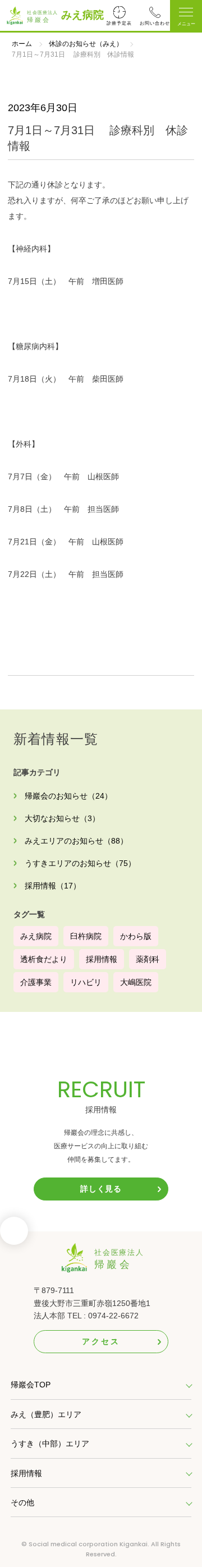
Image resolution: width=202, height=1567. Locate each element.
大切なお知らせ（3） (62, 818)
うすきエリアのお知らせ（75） (80, 863)
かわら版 (136, 936)
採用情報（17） (53, 885)
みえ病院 (82, 15)
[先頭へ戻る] (14, 1234)
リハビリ (86, 982)
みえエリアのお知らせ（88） (76, 840)
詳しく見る (101, 1188)
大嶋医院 (136, 982)
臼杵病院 (86, 936)
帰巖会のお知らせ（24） (68, 795)
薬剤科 (147, 959)
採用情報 (101, 959)
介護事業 (36, 982)
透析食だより (43, 959)
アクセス (101, 1341)
